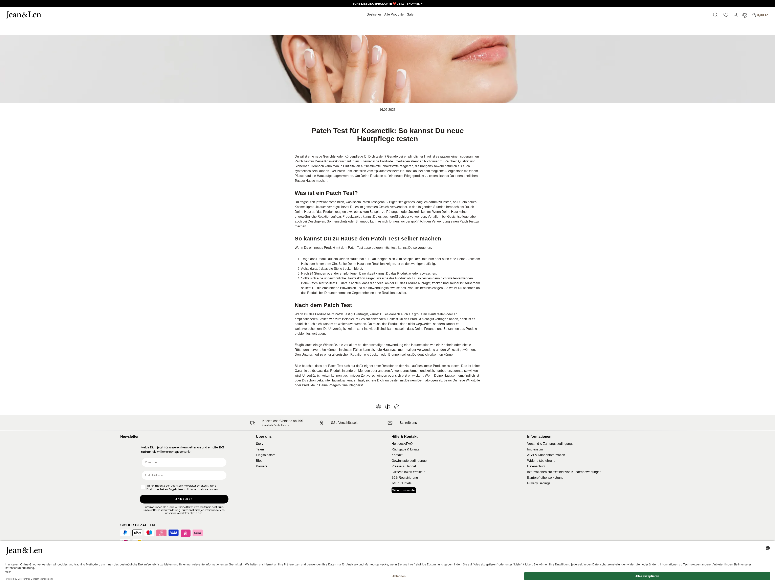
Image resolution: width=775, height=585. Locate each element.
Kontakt (397, 455)
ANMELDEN (184, 499)
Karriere (261, 466)
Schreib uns (408, 422)
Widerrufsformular (403, 490)
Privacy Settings (538, 483)
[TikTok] (396, 406)
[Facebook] (387, 406)
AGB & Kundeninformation (546, 455)
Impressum (535, 449)
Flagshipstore (265, 455)
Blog (259, 460)
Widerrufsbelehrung (541, 460)
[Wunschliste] (726, 15)
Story (259, 443)
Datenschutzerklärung (166, 510)
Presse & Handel (404, 466)
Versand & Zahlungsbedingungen (551, 443)
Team (260, 449)
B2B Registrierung (405, 477)
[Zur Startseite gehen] (35, 15)
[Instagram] (378, 406)
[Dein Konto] (736, 15)
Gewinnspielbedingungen (410, 460)
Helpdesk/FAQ (402, 443)
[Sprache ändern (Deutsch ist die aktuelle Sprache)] (745, 15)
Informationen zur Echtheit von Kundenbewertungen (564, 472)
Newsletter (129, 437)
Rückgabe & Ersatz (405, 449)
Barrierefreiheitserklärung (545, 477)
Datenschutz (536, 466)
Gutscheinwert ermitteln (408, 472)
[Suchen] (715, 15)
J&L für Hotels (402, 483)
